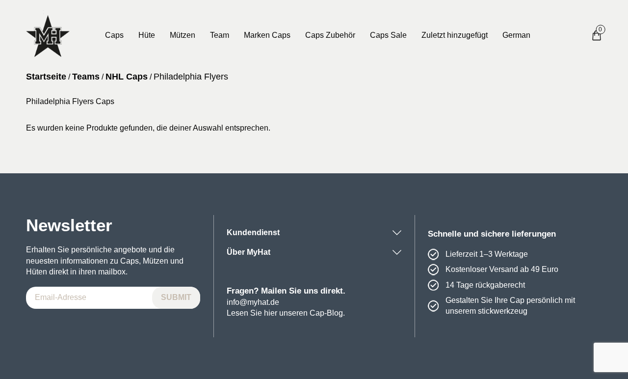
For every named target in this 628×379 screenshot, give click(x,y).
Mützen (182, 35)
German (516, 35)
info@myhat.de (253, 302)
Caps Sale (388, 35)
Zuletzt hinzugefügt (454, 35)
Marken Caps (267, 35)
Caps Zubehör (330, 35)
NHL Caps (126, 76)
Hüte (146, 35)
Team (219, 35)
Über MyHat (248, 252)
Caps (114, 35)
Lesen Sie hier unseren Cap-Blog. (286, 313)
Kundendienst (253, 232)
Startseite (46, 76)
